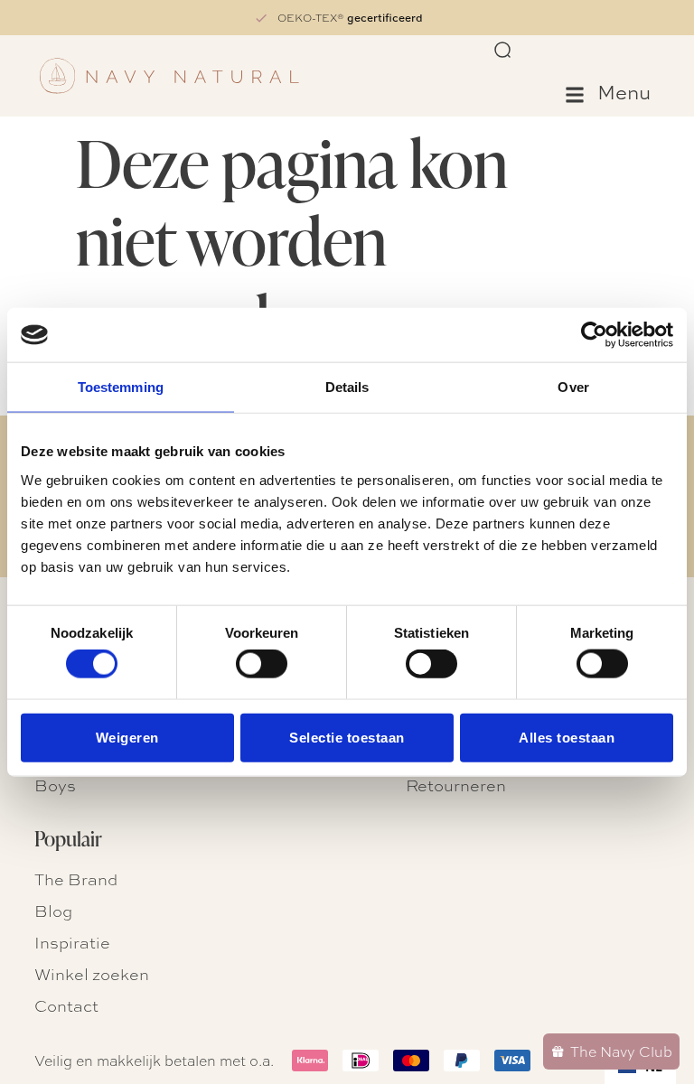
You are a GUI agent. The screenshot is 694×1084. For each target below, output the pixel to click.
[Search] (503, 51)
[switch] (261, 663)
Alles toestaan (566, 736)
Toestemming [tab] (121, 387)
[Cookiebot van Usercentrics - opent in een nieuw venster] (594, 335)
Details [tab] (347, 387)
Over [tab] (573, 387)
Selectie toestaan (347, 736)
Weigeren (127, 736)
